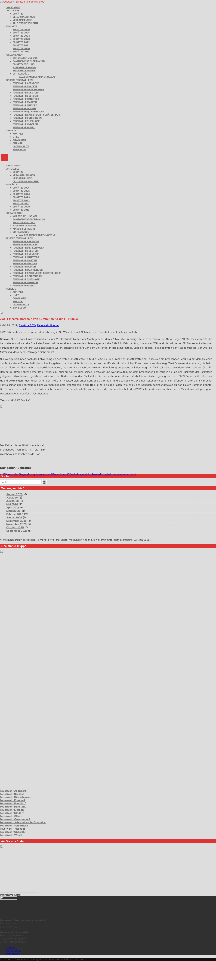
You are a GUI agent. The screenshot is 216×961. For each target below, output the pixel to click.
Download (19, 140)
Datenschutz (21, 146)
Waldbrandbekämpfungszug (37, 76)
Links (16, 136)
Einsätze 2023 (21, 39)
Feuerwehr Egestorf (26, 92)
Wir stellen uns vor (25, 58)
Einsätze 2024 (21, 35)
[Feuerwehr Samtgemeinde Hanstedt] (22, 1)
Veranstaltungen (24, 16)
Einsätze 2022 (21, 42)
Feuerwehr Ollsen (24, 108)
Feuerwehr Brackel (25, 86)
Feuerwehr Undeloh (25, 124)
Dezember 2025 (16, 520)
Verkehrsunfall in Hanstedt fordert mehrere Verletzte (103, 474)
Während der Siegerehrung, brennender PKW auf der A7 (35, 474)
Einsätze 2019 (21, 51)
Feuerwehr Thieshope (26, 121)
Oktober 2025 (15, 527)
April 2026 (12, 507)
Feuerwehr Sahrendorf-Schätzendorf (37, 114)
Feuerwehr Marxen (25, 102)
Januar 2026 (14, 517)
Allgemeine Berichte (26, 23)
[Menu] (4, 157)
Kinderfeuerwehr (24, 70)
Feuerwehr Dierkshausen (28, 89)
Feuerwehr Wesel (24, 127)
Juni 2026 (12, 500)
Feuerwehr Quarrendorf (28, 111)
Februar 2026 (14, 514)
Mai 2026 (12, 504)
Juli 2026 (12, 497)
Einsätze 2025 (21, 32)
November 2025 (16, 524)
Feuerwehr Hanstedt (26, 99)
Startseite (13, 7)
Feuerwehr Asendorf (26, 83)
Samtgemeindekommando (29, 61)
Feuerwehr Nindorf (25, 105)
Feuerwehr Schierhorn (27, 118)
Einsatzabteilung (24, 64)
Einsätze (18, 13)
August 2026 (14, 494)
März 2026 (13, 510)
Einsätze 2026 (21, 29)
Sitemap (18, 143)
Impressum (19, 149)
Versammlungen (23, 20)
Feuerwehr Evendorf (26, 95)
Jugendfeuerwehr (24, 67)
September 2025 (16, 530)
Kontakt (18, 133)
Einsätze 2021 (21, 45)
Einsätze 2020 (21, 48)
